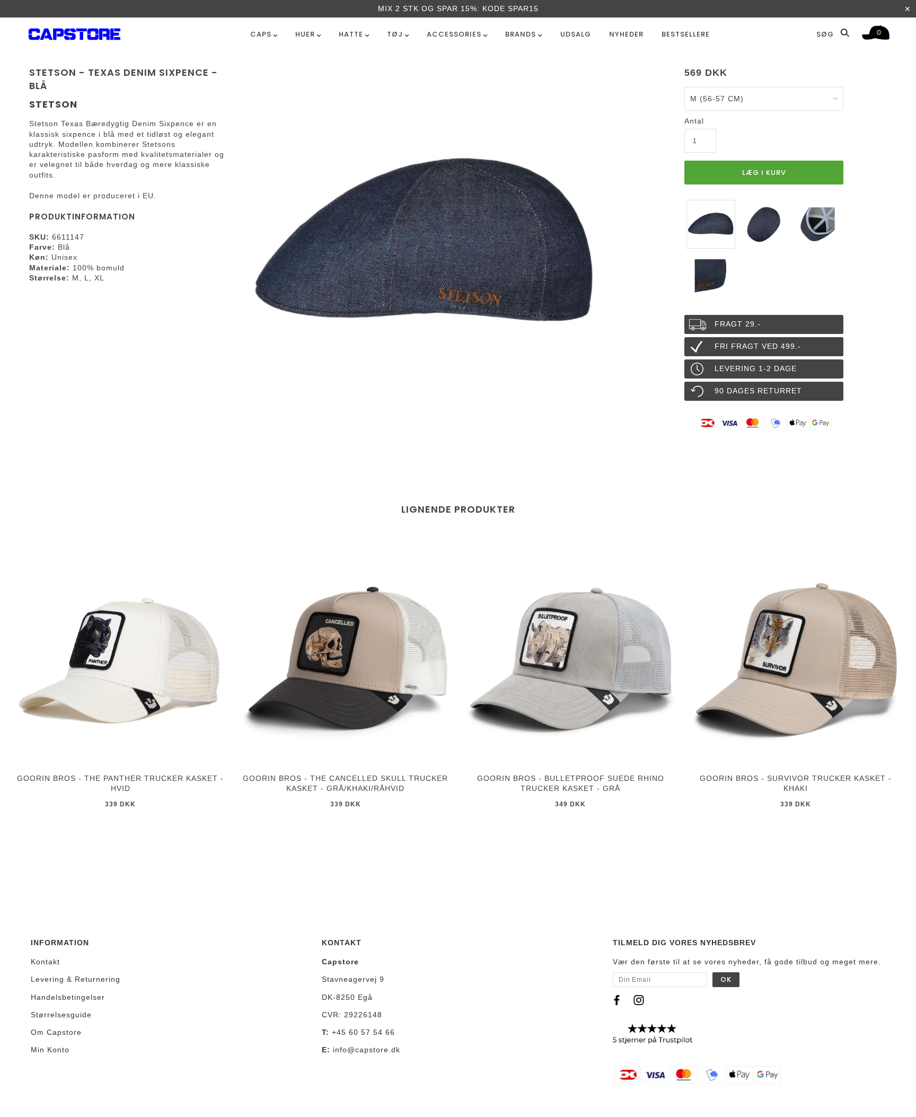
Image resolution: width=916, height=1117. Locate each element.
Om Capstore (56, 1032)
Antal (694, 121)
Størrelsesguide (61, 1014)
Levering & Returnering (75, 979)
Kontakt (45, 961)
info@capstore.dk (366, 1049)
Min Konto (50, 1049)
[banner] (74, 32)
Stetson (53, 104)
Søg (826, 34)
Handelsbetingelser (68, 997)
